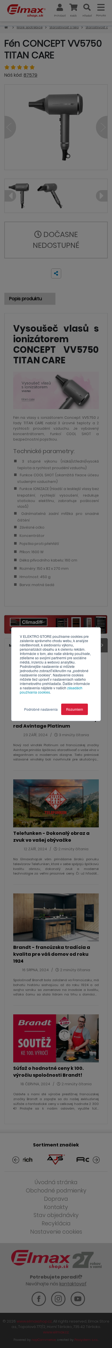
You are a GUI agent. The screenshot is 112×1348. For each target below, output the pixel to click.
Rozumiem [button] (74, 709)
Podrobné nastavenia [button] (41, 709)
